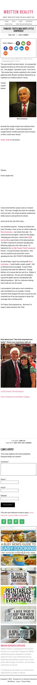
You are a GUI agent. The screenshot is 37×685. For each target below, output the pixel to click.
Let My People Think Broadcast (12, 391)
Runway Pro (17, 679)
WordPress (11, 681)
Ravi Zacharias (6, 232)
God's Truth (17, 443)
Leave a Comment (24, 35)
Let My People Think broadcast (23, 248)
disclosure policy (9, 61)
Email (3, 487)
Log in (18, 681)
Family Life (22, 441)
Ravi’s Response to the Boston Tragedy (15, 397)
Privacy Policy (25, 681)
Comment (5, 462)
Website (4, 496)
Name (3, 479)
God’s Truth (5, 140)
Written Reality (18, 12)
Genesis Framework (30, 679)
